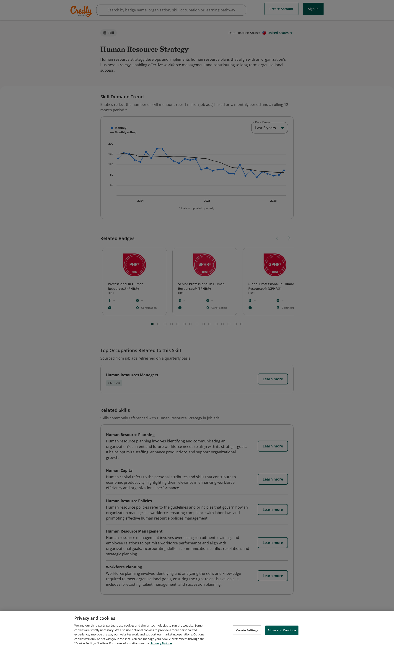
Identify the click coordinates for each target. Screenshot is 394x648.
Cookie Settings (247, 630)
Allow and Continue (282, 630)
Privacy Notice (161, 643)
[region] (197, 629)
